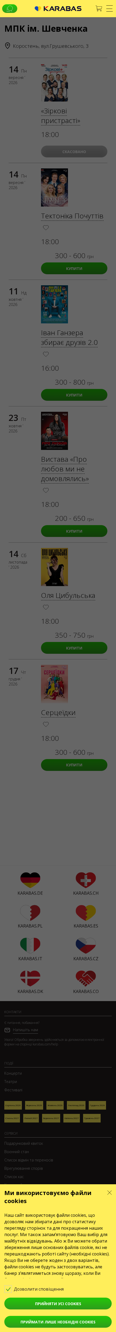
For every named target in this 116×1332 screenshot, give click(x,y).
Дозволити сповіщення (39, 1289)
